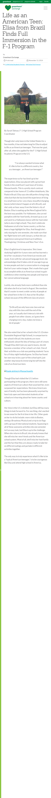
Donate (46, 1)
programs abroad (30, 1)
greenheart (7, 2)
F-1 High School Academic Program (15, 64)
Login (40, 1)
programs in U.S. (18, 1)
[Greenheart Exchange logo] (14, 8)
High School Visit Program (33, 64)
